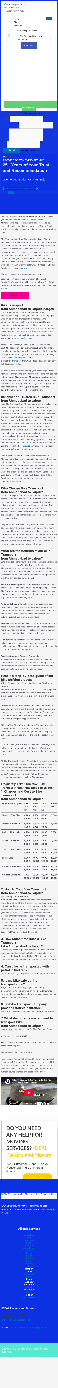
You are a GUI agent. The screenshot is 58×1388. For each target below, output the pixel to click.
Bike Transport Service (27, 30)
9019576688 (29, 45)
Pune (29, 1250)
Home (16, 19)
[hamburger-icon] (49, 18)
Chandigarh (29, 1248)
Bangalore (29, 1235)
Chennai (29, 1243)
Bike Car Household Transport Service (20, 188)
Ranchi (29, 1292)
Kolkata (29, 1245)
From (6, 138)
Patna (29, 1276)
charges (23, 268)
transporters (41, 456)
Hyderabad (29, 1240)
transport (21, 338)
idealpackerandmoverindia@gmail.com (29, 1327)
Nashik (29, 1287)
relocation (28, 383)
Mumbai (29, 1253)
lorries (40, 420)
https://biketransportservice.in (16, 1320)
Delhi (29, 1237)
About (16, 22)
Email (6, 131)
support (27, 446)
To (5, 144)
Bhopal (29, 1261)
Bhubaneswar (29, 1297)
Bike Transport (40, 245)
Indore (29, 1263)
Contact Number (11, 125)
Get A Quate (37, 1178)
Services (18, 25)
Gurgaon (29, 1258)
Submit (11, 150)
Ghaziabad (29, 1274)
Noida (29, 1256)
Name (6, 119)
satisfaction (15, 481)
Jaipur (29, 1266)
